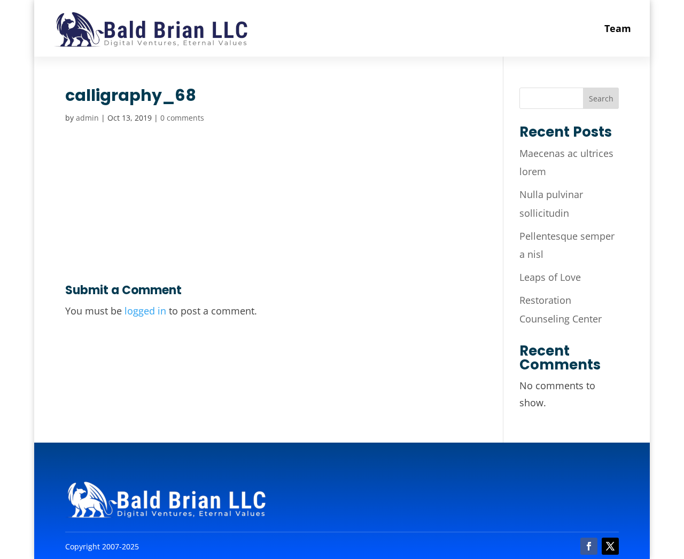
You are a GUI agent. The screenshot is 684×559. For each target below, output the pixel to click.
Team (617, 28)
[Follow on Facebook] (588, 546)
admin (87, 118)
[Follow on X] (610, 546)
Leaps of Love (550, 277)
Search (601, 98)
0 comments (182, 118)
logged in (145, 310)
